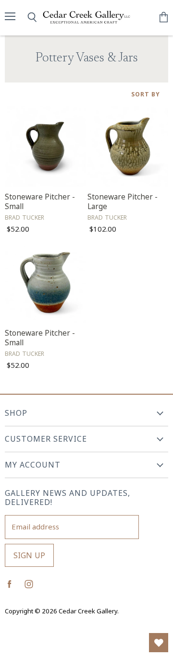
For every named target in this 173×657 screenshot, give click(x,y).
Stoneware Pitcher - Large (122, 201)
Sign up (29, 555)
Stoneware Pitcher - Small (40, 201)
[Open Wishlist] (158, 642)
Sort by (145, 94)
